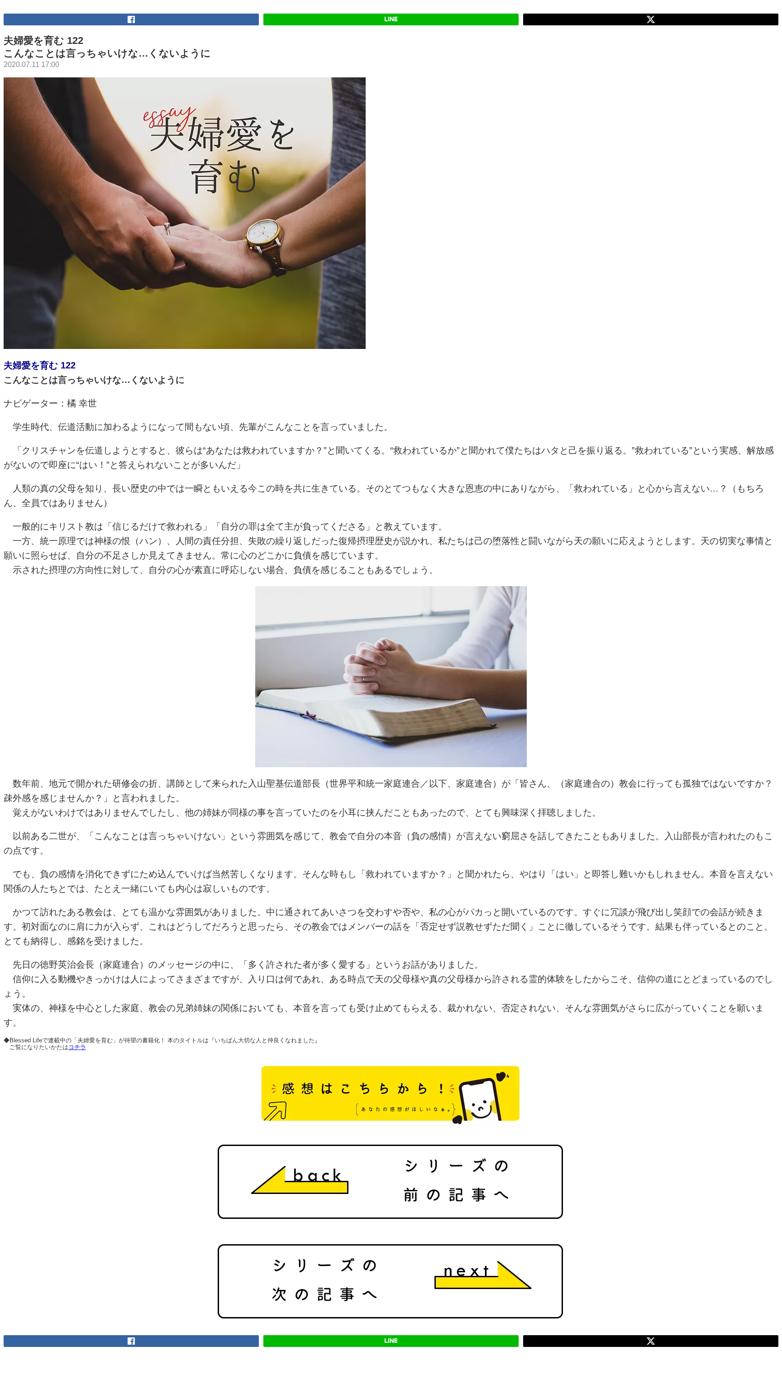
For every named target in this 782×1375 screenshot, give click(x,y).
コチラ (77, 1047)
